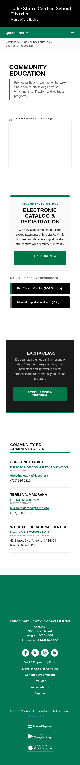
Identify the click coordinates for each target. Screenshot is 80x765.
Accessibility (40, 687)
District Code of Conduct (40, 668)
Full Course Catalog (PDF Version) (39, 288)
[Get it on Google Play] (40, 736)
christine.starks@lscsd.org (29, 475)
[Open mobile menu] (72, 32)
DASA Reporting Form (40, 662)
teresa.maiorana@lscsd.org (29, 508)
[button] (17, 32)
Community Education (37, 42)
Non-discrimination (40, 716)
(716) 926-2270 (20, 513)
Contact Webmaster (40, 675)
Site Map (40, 681)
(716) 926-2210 (20, 480)
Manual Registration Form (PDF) (38, 302)
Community (12, 42)
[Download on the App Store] (40, 747)
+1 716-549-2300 (46, 640)
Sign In (40, 693)
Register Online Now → (40, 258)
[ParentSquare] (40, 726)
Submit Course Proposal (40, 393)
